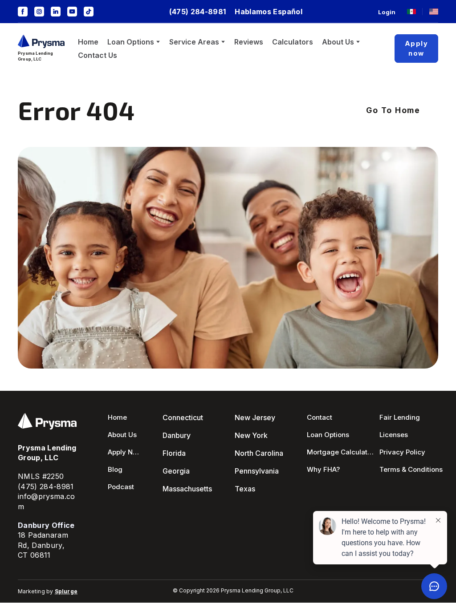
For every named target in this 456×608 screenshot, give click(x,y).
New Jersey (255, 417)
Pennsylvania (257, 470)
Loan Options (130, 41)
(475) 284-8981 (46, 486)
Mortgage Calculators (341, 452)
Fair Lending (399, 417)
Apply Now (124, 452)
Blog (115, 469)
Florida (174, 453)
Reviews (248, 41)
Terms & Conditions (411, 469)
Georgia (176, 470)
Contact (319, 417)
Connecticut (183, 417)
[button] (23, 11)
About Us (338, 41)
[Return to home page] (41, 41)
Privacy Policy (402, 452)
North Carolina (259, 453)
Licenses (393, 434)
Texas (245, 488)
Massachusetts (187, 488)
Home (88, 41)
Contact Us (97, 55)
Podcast (121, 486)
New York (251, 435)
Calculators (292, 41)
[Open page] (411, 11)
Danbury (177, 435)
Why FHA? (323, 469)
